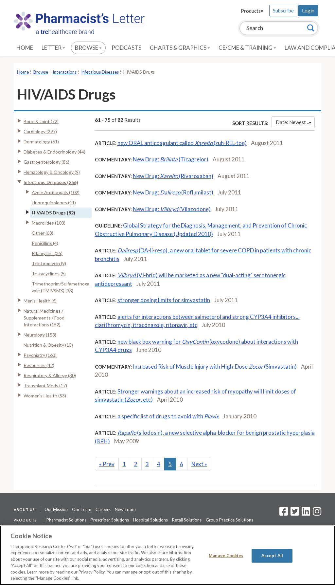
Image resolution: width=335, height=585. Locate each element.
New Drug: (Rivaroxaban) (173, 176)
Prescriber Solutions (110, 519)
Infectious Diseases (100, 72)
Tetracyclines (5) (49, 273)
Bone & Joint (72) (41, 121)
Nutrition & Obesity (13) (48, 345)
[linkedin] (306, 513)
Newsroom (125, 509)
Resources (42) (39, 365)
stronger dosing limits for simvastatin (163, 300)
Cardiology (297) (40, 131)
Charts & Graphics (178, 47)
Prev (107, 464)
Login (308, 10)
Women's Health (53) (45, 395)
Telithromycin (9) (49, 263)
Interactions (65, 72)
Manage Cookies (226, 555)
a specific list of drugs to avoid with (168, 416)
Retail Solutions (187, 519)
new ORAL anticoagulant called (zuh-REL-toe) (182, 142)
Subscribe (283, 10)
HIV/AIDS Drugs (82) (53, 212)
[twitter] (294, 513)
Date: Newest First (295, 122)
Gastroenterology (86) (46, 162)
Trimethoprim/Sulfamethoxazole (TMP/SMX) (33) (60, 287)
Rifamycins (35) (47, 253)
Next (199, 464)
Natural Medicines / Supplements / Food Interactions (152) (44, 317)
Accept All (272, 555)
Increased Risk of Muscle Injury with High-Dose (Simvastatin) (215, 366)
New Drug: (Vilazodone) (172, 209)
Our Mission (56, 509)
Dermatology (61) (41, 141)
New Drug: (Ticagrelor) (170, 159)
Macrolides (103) (48, 223)
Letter (52, 47)
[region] (167, 555)
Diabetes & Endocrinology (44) (54, 152)
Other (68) (42, 233)
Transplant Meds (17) (45, 385)
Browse (87, 47)
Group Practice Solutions (229, 519)
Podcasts (126, 47)
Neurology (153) (40, 335)
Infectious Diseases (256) (51, 182)
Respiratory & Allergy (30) (50, 375)
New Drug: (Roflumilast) (173, 192)
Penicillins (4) (45, 243)
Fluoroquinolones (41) (54, 202)
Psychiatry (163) (40, 355)
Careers (103, 509)
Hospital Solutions (150, 519)
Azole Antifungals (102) (55, 192)
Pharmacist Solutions (66, 519)
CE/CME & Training (246, 47)
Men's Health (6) (40, 300)
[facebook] (283, 513)
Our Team (81, 509)
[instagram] (317, 513)
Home (24, 47)
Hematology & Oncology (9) (52, 172)
